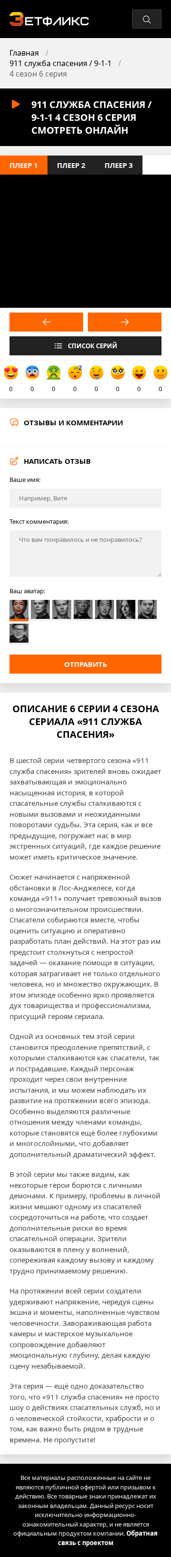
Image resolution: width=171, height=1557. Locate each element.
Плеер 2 (71, 165)
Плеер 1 (24, 165)
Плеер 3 (118, 165)
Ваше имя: (25, 479)
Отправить (85, 664)
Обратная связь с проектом (108, 1538)
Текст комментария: (39, 521)
